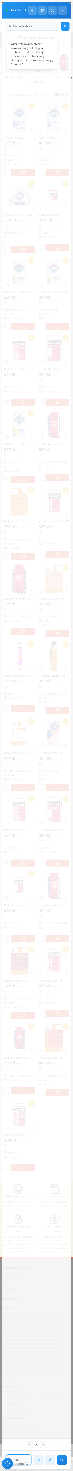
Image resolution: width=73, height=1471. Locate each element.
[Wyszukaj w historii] (65, 26)
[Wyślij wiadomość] (62, 1460)
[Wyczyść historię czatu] (42, 10)
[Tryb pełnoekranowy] (52, 10)
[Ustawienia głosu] (32, 10)
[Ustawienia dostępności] (7, 1463)
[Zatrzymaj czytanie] (38, 1460)
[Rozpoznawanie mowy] (50, 1460)
